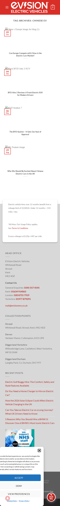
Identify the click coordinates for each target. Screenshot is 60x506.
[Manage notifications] (7, 498)
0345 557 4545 (31, 287)
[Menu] (7, 7)
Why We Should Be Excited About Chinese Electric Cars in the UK (25, 172)
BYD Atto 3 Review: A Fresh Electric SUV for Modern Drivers (25, 93)
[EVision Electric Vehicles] (30, 7)
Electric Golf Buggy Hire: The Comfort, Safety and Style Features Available (29, 383)
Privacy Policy (24, 501)
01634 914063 (18, 291)
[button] (39, 450)
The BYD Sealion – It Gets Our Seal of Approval (25, 133)
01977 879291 (23, 298)
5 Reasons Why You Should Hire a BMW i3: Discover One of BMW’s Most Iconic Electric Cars (29, 421)
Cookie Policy (12, 501)
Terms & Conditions (20, 228)
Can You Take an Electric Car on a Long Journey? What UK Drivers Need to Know (29, 412)
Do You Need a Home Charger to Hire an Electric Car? (29, 393)
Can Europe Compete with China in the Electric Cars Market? (25, 54)
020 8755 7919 (21, 295)
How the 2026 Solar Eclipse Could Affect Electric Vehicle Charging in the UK (29, 402)
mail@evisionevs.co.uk (16, 305)
